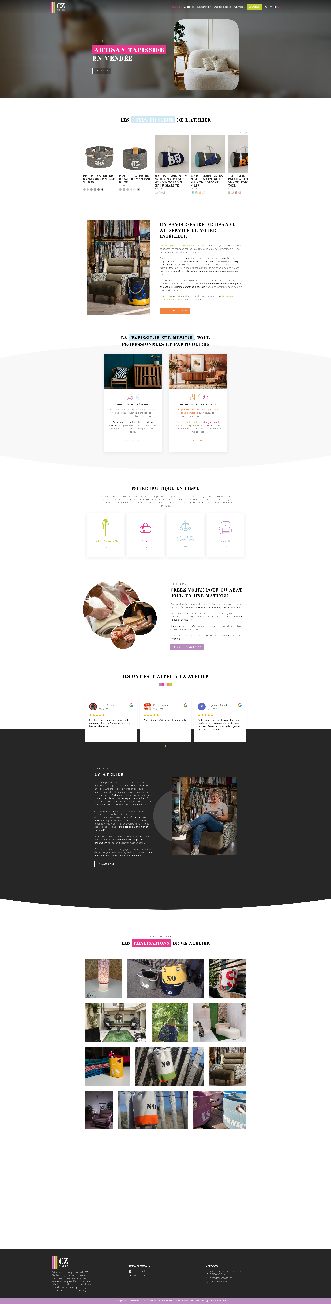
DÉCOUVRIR (102, 71)
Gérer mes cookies (184, 1301)
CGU (106, 1301)
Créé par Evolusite (218, 1301)
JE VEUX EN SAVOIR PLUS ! (187, 647)
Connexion (199, 1301)
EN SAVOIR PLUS (106, 864)
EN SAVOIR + (132, 441)
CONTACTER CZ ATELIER (175, 311)
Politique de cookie (166, 1301)
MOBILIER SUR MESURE (144, 1140)
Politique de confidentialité (127, 1301)
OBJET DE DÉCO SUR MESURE (183, 1140)
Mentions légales (148, 1301)
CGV (111, 1301)
